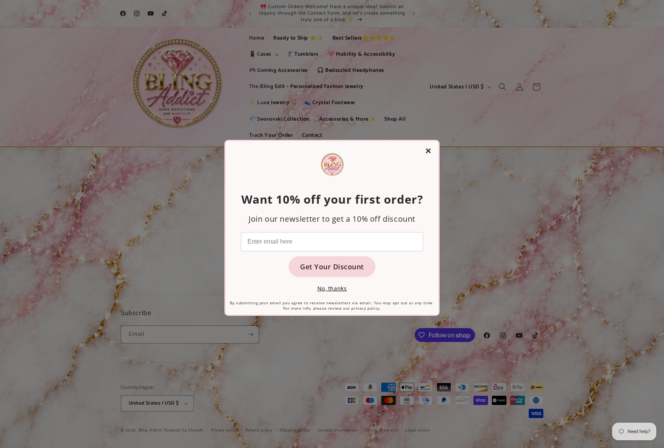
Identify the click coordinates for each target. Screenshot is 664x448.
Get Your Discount (332, 266)
